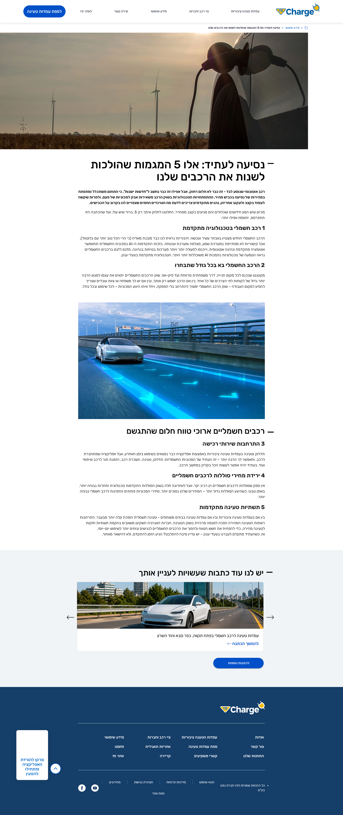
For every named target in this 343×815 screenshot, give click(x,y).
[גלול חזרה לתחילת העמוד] (55, 768)
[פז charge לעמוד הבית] (171, 709)
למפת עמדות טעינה (44, 11)
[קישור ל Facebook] (82, 788)
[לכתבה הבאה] (70, 617)
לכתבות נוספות (238, 663)
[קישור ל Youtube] (95, 788)
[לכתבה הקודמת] (270, 617)
